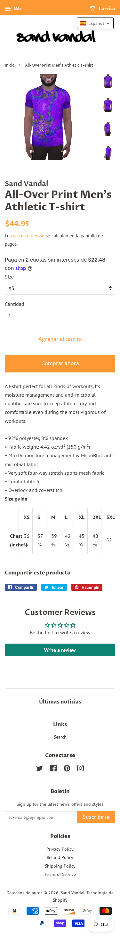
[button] (95, 23)
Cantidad (14, 304)
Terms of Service (60, 874)
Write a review (60, 650)
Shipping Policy (60, 866)
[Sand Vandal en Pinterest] (66, 769)
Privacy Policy (60, 849)
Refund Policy (60, 857)
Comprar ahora (60, 363)
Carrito (106, 9)
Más (16, 8)
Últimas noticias (60, 701)
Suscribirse (96, 817)
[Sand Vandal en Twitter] (39, 769)
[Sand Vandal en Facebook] (53, 769)
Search (60, 737)
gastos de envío (28, 236)
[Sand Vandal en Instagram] (80, 769)
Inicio (10, 65)
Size (9, 276)
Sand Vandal (72, 893)
